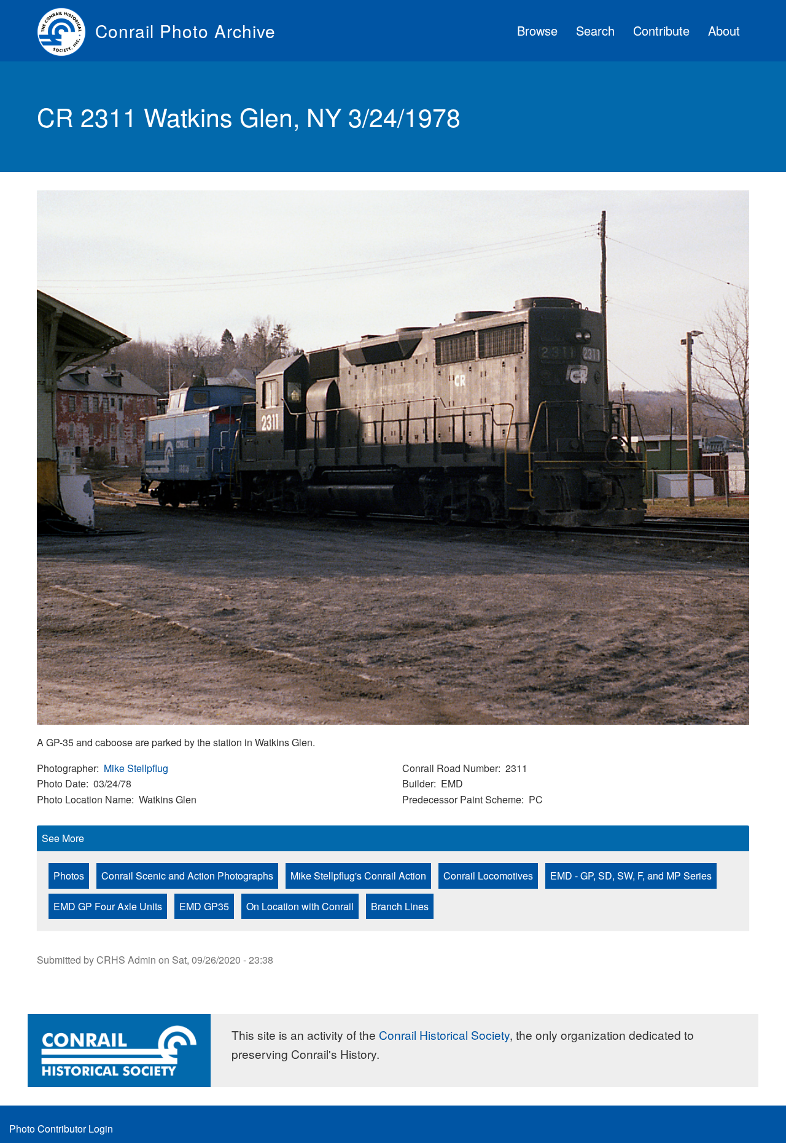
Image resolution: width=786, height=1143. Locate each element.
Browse (537, 30)
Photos (68, 875)
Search (595, 30)
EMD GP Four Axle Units (107, 906)
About (724, 30)
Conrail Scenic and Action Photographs (187, 875)
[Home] (66, 30)
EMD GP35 (204, 906)
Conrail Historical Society (444, 1034)
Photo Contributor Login (61, 1129)
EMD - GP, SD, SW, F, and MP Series (631, 875)
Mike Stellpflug (136, 768)
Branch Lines (400, 906)
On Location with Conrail (300, 906)
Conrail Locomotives (488, 875)
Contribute (661, 30)
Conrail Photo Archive (185, 30)
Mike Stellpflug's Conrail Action (358, 875)
